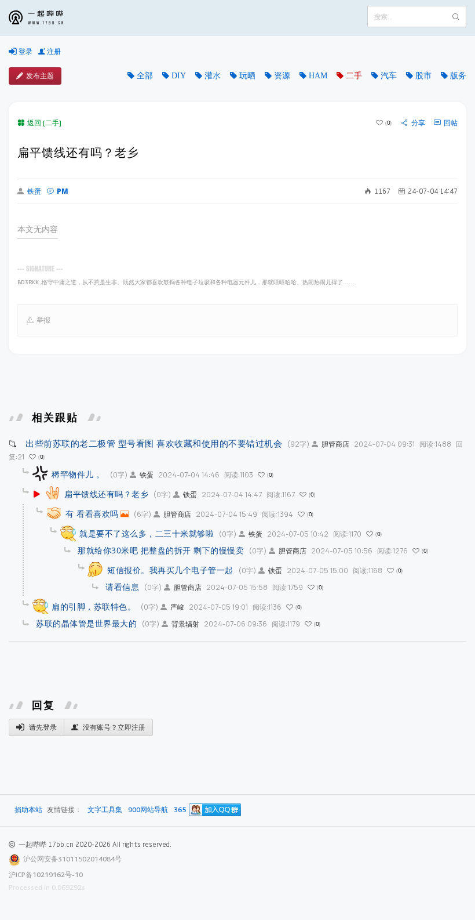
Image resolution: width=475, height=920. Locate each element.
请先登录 (42, 727)
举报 (43, 320)
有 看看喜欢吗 (92, 513)
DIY (178, 75)
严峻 (177, 607)
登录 (24, 51)
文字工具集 (104, 810)
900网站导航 (148, 810)
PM (62, 191)
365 (180, 810)
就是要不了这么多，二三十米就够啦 (146, 533)
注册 (53, 51)
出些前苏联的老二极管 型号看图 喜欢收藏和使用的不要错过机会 (153, 443)
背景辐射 (185, 624)
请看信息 (122, 586)
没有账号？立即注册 (113, 727)
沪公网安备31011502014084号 (72, 858)
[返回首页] (45, 18)
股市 (423, 75)
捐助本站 (28, 809)
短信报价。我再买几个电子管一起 (170, 569)
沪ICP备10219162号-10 (46, 874)
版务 (458, 75)
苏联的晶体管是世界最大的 (86, 623)
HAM (318, 75)
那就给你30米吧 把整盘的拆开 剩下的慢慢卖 (161, 550)
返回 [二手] (44, 122)
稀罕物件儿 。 (78, 474)
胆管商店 (335, 444)
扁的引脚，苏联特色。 (94, 606)
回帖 (451, 122)
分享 (418, 122)
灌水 (212, 75)
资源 (282, 75)
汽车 (389, 75)
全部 (145, 75)
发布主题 (40, 75)
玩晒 (247, 75)
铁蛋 (34, 191)
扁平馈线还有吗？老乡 (106, 493)
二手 (354, 75)
